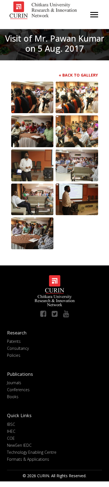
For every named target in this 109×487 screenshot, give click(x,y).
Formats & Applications (28, 459)
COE (11, 438)
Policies (13, 355)
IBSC (11, 424)
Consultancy (18, 348)
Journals (14, 382)
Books (12, 396)
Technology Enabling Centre (31, 452)
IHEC (11, 431)
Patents (14, 341)
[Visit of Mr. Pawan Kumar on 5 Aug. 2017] (35, 96)
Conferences (18, 389)
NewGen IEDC (19, 445)
